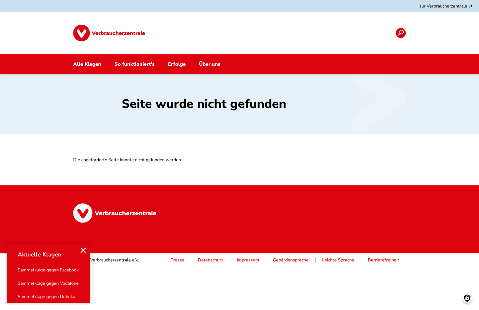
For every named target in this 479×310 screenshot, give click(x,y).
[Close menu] (83, 250)
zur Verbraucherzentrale (443, 6)
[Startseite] (109, 33)
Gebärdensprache (291, 260)
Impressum (248, 260)
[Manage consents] (467, 298)
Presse (177, 260)
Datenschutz (210, 260)
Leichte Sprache (338, 260)
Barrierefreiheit (383, 260)
